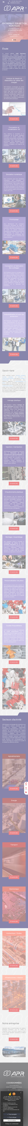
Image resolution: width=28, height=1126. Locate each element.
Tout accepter (12, 1114)
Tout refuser (12, 1117)
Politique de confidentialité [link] (11, 1123)
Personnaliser (12, 1120)
